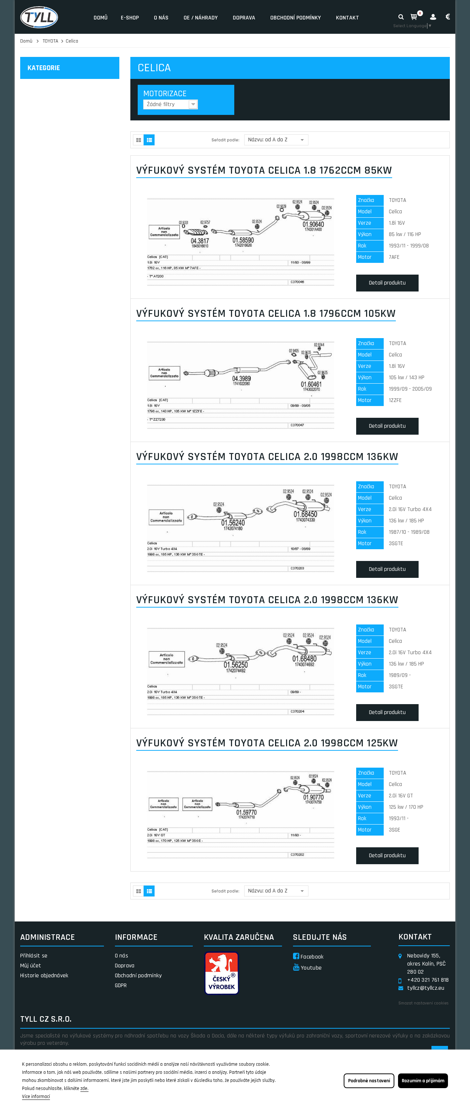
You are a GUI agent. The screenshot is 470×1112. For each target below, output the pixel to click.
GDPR (121, 985)
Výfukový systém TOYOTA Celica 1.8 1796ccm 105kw (266, 313)
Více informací (36, 1097)
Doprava (244, 18)
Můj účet (30, 966)
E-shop (130, 18)
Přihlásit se (34, 956)
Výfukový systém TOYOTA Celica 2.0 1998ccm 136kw (267, 457)
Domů (101, 18)
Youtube (310, 968)
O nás (161, 18)
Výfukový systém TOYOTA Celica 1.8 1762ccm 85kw (264, 170)
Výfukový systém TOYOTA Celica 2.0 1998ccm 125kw (267, 743)
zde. (84, 1088)
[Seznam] (149, 139)
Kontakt (347, 18)
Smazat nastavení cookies (423, 1003)
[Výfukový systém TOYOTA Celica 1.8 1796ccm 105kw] (241, 385)
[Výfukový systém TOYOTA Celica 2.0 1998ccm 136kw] (241, 528)
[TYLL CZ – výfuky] (51, 17)
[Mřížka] (138, 139)
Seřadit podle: (225, 140)
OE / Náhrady (201, 18)
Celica (72, 41)
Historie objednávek (44, 975)
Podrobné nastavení (369, 1081)
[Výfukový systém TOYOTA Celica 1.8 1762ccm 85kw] (241, 242)
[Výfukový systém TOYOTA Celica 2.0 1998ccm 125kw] (241, 814)
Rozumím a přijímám (423, 1081)
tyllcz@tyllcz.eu (426, 988)
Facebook (311, 957)
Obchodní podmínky (295, 18)
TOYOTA (50, 41)
